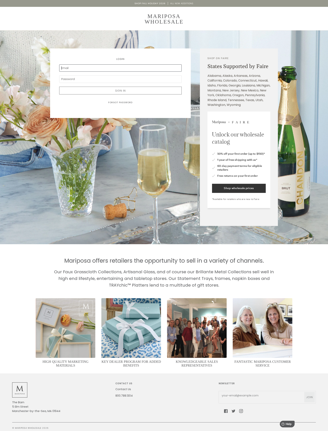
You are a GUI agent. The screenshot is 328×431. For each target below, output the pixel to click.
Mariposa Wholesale (28, 427)
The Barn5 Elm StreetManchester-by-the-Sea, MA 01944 (36, 406)
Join (309, 397)
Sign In (120, 91)
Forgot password (120, 102)
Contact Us (123, 389)
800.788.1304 (124, 396)
